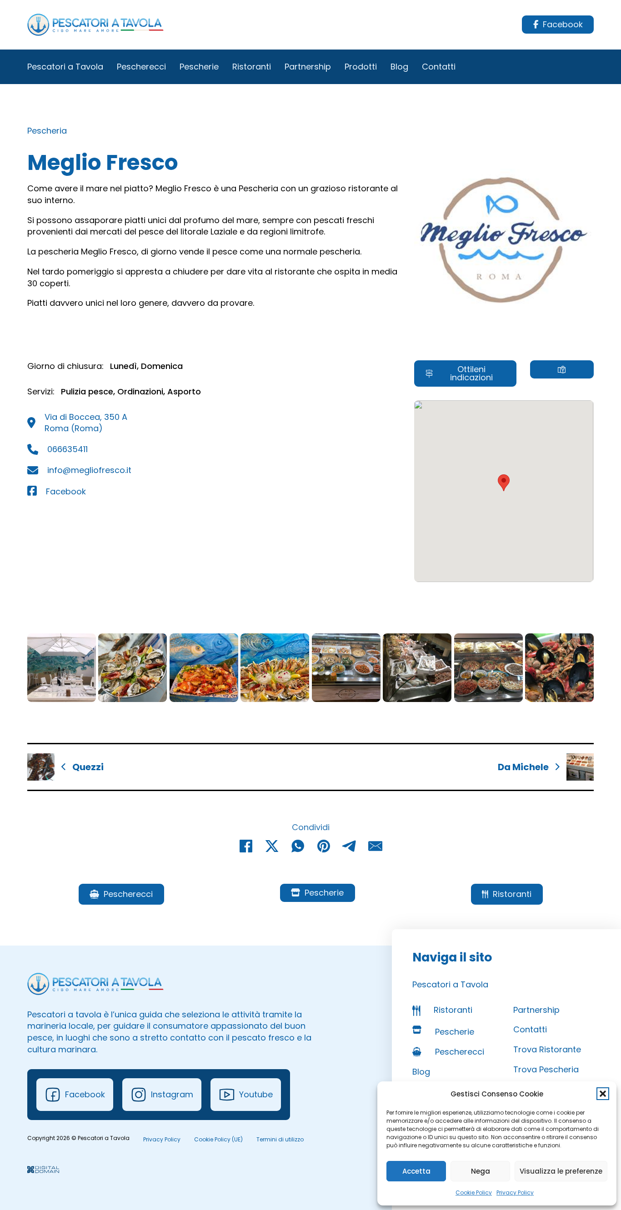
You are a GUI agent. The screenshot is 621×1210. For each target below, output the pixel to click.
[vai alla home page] (95, 984)
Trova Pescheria (546, 1069)
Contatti (439, 66)
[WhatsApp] (298, 846)
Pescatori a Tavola (65, 66)
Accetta (416, 1171)
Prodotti (361, 66)
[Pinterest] (324, 846)
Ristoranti (251, 66)
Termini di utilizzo (280, 1139)
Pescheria (47, 130)
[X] (272, 846)
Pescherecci (141, 66)
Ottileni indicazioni (471, 373)
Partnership (308, 66)
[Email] (375, 846)
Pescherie (199, 66)
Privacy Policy (515, 1192)
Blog (399, 66)
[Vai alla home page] (95, 25)
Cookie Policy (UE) (218, 1139)
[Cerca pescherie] (562, 369)
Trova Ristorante (547, 1049)
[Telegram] (349, 846)
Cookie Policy (474, 1192)
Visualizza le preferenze (561, 1171)
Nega (480, 1171)
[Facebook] (246, 846)
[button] (602, 1093)
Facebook (563, 24)
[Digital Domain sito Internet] (43, 1171)
